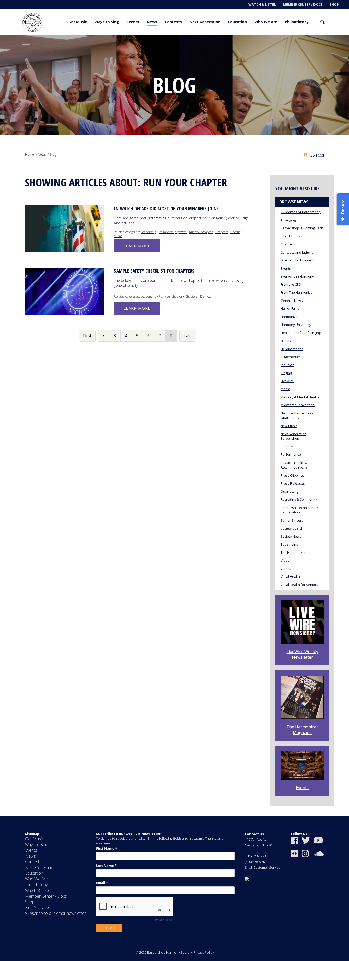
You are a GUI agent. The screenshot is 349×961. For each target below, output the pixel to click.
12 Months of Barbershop (301, 212)
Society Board (291, 528)
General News (292, 300)
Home (29, 154)
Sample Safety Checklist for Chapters (154, 271)
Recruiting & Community (299, 499)
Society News (291, 536)
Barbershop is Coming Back (302, 228)
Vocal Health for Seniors (299, 584)
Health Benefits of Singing (301, 332)
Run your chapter (201, 232)
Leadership (148, 232)
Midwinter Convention (298, 405)
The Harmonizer (293, 552)
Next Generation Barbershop (293, 436)
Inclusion (287, 365)
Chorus (235, 232)
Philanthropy (297, 21)
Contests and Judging (297, 252)
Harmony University (296, 324)
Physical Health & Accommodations (294, 465)
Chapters (221, 232)
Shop (334, 4)
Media (285, 389)
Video (285, 560)
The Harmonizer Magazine (302, 729)
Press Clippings (292, 475)
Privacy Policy (203, 952)
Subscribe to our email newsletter (55, 913)
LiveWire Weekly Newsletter (302, 654)
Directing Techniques (297, 260)
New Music (289, 426)
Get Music (77, 21)
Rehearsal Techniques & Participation (300, 509)
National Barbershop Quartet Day (297, 415)
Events (133, 21)
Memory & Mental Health (300, 397)
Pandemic (288, 446)
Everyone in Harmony (297, 276)
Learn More (137, 245)
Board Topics (291, 236)
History (286, 340)
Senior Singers (292, 520)
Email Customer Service (263, 867)
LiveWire (287, 381)
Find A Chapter (38, 907)
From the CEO (291, 284)
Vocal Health (290, 576)
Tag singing (289, 544)
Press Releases (293, 483)
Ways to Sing (107, 21)
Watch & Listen (262, 4)
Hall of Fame (290, 308)
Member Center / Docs (303, 4)
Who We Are (265, 21)
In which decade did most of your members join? (166, 208)
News (152, 21)
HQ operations (292, 348)
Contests (173, 21)
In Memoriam (291, 356)
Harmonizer (290, 316)
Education (237, 21)
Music (118, 236)
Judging (286, 372)
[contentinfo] (174, 888)
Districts (205, 296)
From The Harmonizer (297, 292)
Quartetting (289, 491)
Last (188, 336)
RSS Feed (316, 155)
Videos (286, 568)
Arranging (288, 220)
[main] (174, 425)
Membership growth (173, 232)
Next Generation (205, 21)
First (87, 336)
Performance (291, 454)
